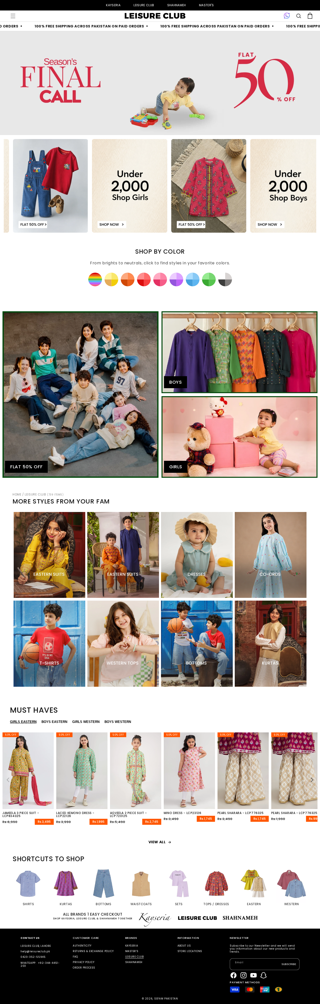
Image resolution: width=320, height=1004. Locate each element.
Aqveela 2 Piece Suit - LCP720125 (128, 815)
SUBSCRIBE (289, 964)
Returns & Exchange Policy (93, 951)
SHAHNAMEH (176, 5)
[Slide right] (312, 779)
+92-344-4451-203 (40, 964)
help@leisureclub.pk (35, 951)
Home (16, 494)
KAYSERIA (113, 5)
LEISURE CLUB (144, 5)
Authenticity (82, 946)
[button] (13, 15)
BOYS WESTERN (117, 722)
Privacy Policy (83, 962)
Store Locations (190, 951)
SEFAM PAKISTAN (166, 999)
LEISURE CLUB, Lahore (35, 946)
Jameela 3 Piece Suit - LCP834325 (20, 815)
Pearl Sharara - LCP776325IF (295, 813)
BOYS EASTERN (54, 722)
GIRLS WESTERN (86, 722)
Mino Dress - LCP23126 (183, 813)
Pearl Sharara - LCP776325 (241, 813)
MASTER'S (206, 5)
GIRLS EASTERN (23, 722)
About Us (184, 946)
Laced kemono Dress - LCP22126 (75, 815)
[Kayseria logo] (155, 15)
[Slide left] (8, 779)
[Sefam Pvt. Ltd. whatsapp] (287, 15)
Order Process (84, 968)
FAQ (75, 957)
